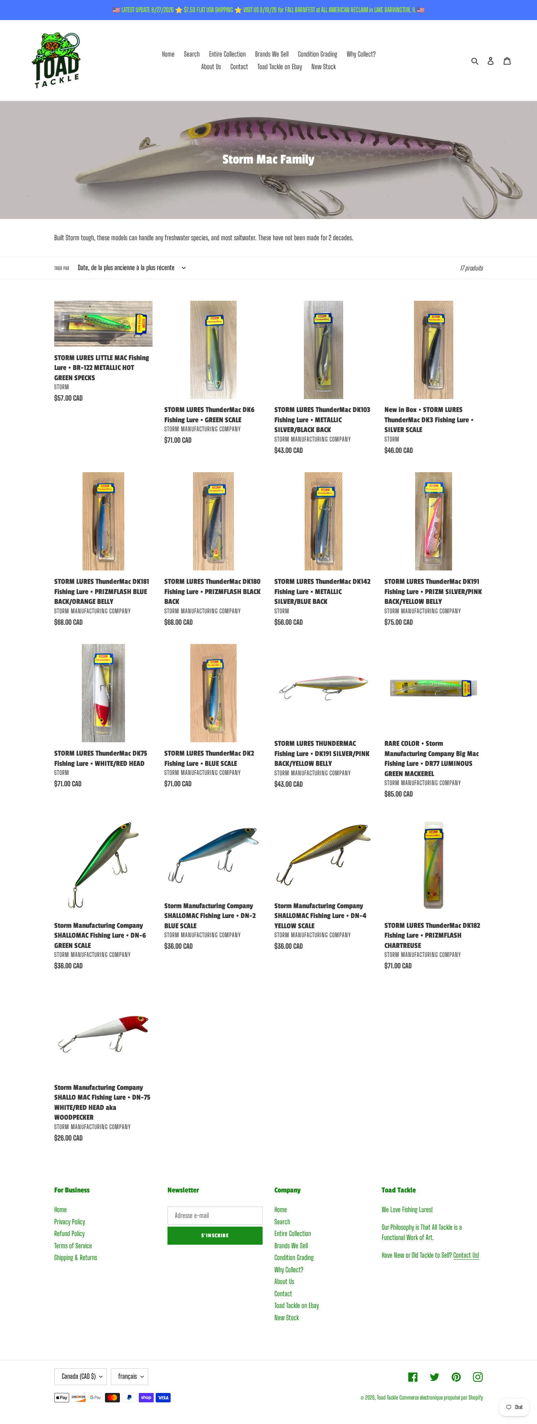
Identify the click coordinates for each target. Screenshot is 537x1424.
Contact (283, 1294)
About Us (284, 1281)
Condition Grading (294, 1257)
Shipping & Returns (75, 1257)
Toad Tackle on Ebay (296, 1305)
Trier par (61, 268)
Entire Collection (292, 1233)
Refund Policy (69, 1233)
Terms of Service (73, 1246)
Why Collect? (288, 1270)
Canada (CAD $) (79, 1376)
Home (60, 1209)
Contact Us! (466, 1255)
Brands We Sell (291, 1246)
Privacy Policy (69, 1222)
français (127, 1376)
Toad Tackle (387, 1397)
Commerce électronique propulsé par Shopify (441, 1397)
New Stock (286, 1318)
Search (282, 1222)
